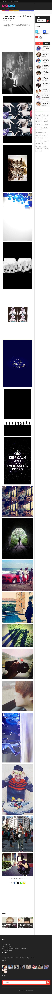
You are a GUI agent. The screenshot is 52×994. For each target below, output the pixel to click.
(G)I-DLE (37, 127)
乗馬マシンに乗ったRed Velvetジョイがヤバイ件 (45, 67)
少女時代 (41, 118)
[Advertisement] (34, 6)
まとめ (21, 12)
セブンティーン (39, 121)
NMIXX (40, 129)
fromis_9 (47, 138)
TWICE (38, 115)
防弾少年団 (45, 115)
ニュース (25, 12)
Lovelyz (37, 141)
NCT (45, 118)
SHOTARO (46, 148)
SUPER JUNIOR (39, 148)
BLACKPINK (39, 132)
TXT (42, 124)
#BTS (7, 12)
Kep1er (38, 124)
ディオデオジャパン (5, 1)
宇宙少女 (46, 141)
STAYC (46, 124)
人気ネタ (39, 43)
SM (42, 141)
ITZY (45, 132)
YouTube (16, 12)
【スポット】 (44, 135)
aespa (45, 121)
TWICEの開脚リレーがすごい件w (46, 53)
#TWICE (11, 957)
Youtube (16, 957)
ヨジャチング (38, 146)
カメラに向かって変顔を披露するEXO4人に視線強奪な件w (45, 85)
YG (36, 151)
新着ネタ (46, 43)
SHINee (43, 143)
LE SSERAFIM (39, 138)
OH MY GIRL (38, 143)
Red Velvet (44, 127)
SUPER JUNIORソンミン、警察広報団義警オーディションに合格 (9, 925)
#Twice (11, 12)
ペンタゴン (45, 146)
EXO (37, 129)
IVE (37, 118)
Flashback (30, 12)
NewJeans (38, 135)
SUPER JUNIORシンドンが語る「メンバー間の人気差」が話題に (25, 925)
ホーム (3, 12)
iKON (40, 151)
